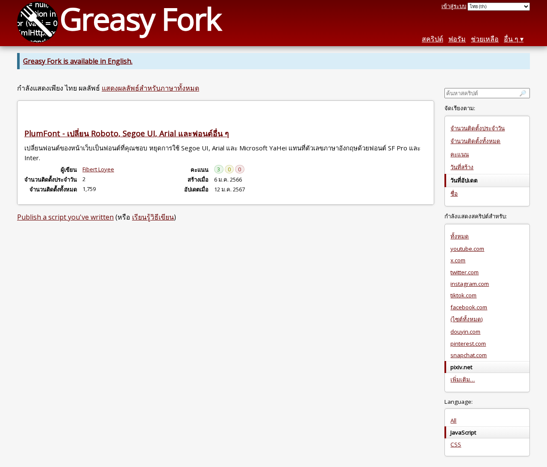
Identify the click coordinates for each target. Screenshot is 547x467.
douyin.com (465, 331)
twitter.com (464, 272)
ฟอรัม (457, 39)
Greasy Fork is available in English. (77, 61)
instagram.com (469, 284)
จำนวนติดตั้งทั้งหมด (475, 141)
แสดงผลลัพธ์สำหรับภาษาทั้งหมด (150, 88)
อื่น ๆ (511, 39)
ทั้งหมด (459, 236)
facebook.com (468, 307)
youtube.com (467, 249)
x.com (457, 260)
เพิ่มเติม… (462, 379)
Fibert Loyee (98, 169)
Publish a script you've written (65, 217)
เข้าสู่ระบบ (453, 6)
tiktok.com (463, 295)
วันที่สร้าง (461, 167)
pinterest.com (468, 343)
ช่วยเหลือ (485, 39)
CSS (455, 444)
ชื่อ (454, 193)
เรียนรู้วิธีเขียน (153, 217)
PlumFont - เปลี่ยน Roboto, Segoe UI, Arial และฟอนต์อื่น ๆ (126, 133)
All (453, 420)
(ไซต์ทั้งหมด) (466, 319)
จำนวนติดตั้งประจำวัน (477, 128)
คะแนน (459, 154)
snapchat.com (468, 355)
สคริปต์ (432, 39)
